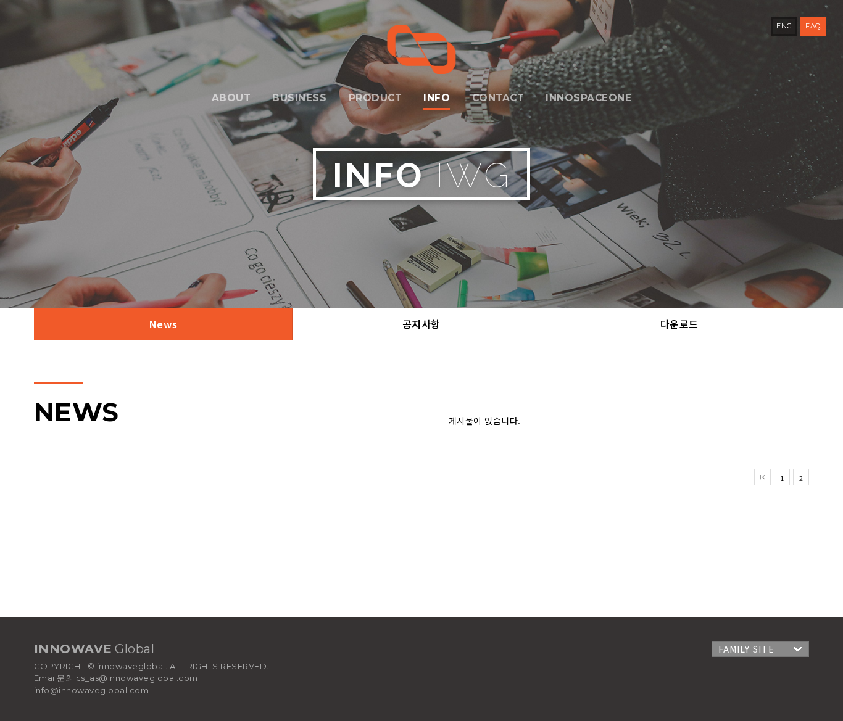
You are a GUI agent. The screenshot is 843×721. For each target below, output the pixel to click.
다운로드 (679, 323)
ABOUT (231, 98)
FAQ (813, 26)
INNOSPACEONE (588, 98)
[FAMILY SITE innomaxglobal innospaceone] (760, 649)
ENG (784, 26)
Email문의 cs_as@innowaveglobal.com (116, 678)
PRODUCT (375, 98)
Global (421, 49)
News (163, 323)
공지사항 (421, 323)
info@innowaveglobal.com (91, 690)
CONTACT (498, 98)
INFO (436, 98)
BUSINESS (299, 98)
